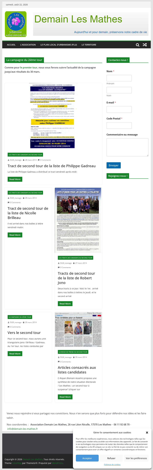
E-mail (111, 102)
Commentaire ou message (122, 134)
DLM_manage (16, 160)
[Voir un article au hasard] (144, 44)
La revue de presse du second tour (73, 352)
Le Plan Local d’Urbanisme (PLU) (58, 44)
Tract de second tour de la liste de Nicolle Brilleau (28, 213)
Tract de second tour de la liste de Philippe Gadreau (52, 165)
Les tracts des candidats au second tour (25, 155)
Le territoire (89, 44)
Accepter (87, 458)
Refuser (111, 458)
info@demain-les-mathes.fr (22, 428)
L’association (28, 44)
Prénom (110, 83)
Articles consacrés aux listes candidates (77, 370)
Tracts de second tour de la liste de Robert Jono (76, 278)
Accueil (11, 44)
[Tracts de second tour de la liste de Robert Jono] (78, 220)
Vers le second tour (24, 332)
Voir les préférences (136, 458)
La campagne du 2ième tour (20, 317)
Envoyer (113, 165)
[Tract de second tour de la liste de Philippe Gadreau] (53, 116)
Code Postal (114, 118)
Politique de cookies (112, 464)
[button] (147, 432)
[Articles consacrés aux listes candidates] (78, 329)
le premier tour (28, 67)
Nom (109, 95)
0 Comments (45, 160)
